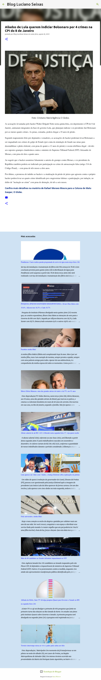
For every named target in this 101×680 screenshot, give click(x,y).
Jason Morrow (57, 676)
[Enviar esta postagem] (6, 198)
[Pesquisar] (46, 4)
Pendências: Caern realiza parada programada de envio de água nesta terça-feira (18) (50, 262)
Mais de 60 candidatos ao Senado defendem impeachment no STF (44, 558)
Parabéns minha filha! (28, 349)
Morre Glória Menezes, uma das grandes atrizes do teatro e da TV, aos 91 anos (48, 391)
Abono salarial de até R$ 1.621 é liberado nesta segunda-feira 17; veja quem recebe (50, 433)
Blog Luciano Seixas (25, 4)
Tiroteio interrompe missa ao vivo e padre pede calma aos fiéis (43, 645)
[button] (6, 39)
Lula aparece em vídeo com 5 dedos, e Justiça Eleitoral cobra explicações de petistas (50, 475)
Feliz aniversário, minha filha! (31, 516)
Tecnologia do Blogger (52, 671)
